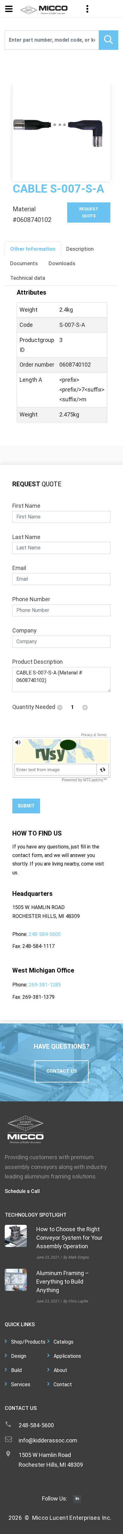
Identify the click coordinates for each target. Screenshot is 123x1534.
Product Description (37, 661)
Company (24, 630)
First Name (26, 505)
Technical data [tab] (27, 278)
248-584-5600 (45, 934)
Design (18, 1356)
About (60, 1370)
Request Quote (88, 212)
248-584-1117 (38, 946)
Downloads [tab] (62, 263)
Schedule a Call (22, 1191)
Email (19, 568)
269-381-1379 (38, 997)
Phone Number (31, 599)
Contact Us (61, 1071)
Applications (67, 1356)
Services (20, 1384)
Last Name (26, 537)
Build (16, 1370)
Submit (26, 805)
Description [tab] (80, 249)
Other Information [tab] (33, 249)
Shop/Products (28, 1342)
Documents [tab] (24, 263)
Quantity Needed (33, 707)
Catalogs (63, 1342)
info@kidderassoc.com (48, 1440)
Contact (63, 1384)
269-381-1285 (45, 985)
